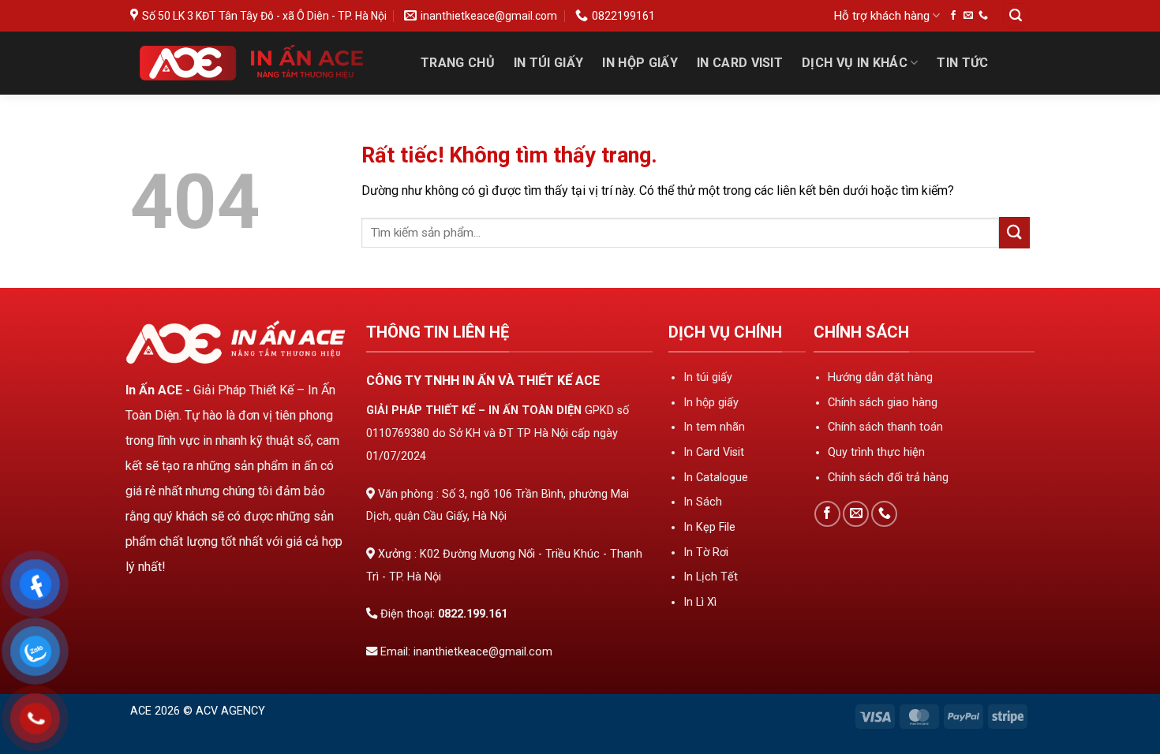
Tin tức (962, 62)
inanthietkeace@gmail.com (482, 652)
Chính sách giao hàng (882, 402)
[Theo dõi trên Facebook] (953, 15)
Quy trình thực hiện (876, 452)
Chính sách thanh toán (885, 427)
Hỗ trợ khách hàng (882, 16)
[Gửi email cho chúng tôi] (968, 15)
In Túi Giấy (549, 62)
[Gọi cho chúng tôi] (983, 15)
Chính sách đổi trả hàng (888, 477)
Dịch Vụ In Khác (854, 62)
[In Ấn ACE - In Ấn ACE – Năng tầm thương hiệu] (258, 63)
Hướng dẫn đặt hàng (880, 377)
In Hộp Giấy (640, 62)
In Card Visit (740, 62)
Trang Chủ (458, 62)
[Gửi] (1014, 232)
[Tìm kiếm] (1015, 16)
